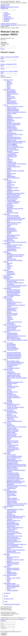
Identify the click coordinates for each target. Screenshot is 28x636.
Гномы (8, 81)
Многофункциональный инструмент (16, 466)
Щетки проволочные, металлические (17, 485)
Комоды (9, 380)
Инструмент (7, 453)
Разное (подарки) (11, 200)
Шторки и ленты (11, 551)
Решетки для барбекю (12, 442)
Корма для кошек (11, 328)
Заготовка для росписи (13, 568)
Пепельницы (7, 275)
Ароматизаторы (11, 515)
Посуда (6, 105)
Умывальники (10, 450)
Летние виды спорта (12, 313)
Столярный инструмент (13, 477)
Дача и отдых (7, 422)
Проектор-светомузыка (13, 562)
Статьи (5, 601)
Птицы (9, 86)
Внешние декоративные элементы (16, 516)
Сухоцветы (10, 366)
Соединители (10, 284)
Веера (8, 221)
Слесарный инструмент (13, 474)
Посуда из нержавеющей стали (15, 147)
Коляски (9, 312)
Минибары (10, 135)
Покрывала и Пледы (12, 391)
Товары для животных (10, 324)
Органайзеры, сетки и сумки (14, 536)
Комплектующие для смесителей (15, 279)
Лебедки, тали (10, 530)
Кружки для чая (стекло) (13, 124)
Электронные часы (12, 349)
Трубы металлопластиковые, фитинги (17, 285)
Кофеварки (10, 119)
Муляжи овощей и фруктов (14, 363)
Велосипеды (10, 300)
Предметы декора (8, 277)
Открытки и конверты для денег (15, 559)
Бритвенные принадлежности (15, 219)
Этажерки (9, 401)
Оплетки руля (10, 534)
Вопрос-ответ (7, 16)
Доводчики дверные (12, 334)
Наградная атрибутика (13, 557)
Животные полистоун (12, 93)
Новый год (10, 558)
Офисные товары (11, 246)
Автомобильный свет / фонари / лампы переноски (15, 510)
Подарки (6, 179)
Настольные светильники (13, 292)
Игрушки (9, 414)
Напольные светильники (13, 289)
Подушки (9, 390)
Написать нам (4, 8)
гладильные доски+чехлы (13, 373)
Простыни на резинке (12, 396)
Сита (8, 158)
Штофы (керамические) (13, 177)
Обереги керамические (13, 196)
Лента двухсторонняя (12, 531)
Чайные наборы (11, 176)
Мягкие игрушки (11, 415)
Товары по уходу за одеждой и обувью (17, 503)
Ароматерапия (11, 184)
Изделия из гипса (8, 79)
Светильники (7, 288)
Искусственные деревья (13, 361)
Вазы (5, 351)
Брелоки (9, 186)
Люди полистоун (11, 98)
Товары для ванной (12, 498)
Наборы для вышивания (13, 569)
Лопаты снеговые (11, 495)
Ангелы (9, 183)
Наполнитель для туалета (13, 330)
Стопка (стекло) (11, 165)
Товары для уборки (12, 502)
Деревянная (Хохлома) (13, 110)
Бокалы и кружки (11, 107)
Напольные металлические (14, 354)
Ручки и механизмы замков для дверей (17, 340)
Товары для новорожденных (14, 421)
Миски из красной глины (13, 137)
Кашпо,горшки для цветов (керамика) (17, 377)
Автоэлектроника (11, 512)
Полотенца (10, 393)
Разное (8, 88)
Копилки (6, 261)
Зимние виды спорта (12, 307)
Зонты (8, 226)
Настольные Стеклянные (13, 358)
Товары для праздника (13, 563)
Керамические (10, 273)
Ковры (8, 379)
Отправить (3, 634)
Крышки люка (10, 96)
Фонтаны (9, 204)
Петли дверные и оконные (14, 338)
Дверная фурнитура (12, 333)
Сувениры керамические (13, 201)
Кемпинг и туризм (12, 310)
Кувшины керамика (12, 128)
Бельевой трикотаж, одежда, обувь (16, 218)
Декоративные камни (12, 187)
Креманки (9, 121)
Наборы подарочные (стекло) (14, 142)
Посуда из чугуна (11, 148)
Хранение (9, 400)
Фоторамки (10, 207)
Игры (8, 555)
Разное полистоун (11, 102)
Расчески (9, 232)
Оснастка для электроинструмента (16, 470)
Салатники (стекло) (12, 155)
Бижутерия (10, 239)
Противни (9, 151)
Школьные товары (12, 250)
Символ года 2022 (8, 296)
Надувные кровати (12, 314)
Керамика (6, 252)
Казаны (9, 114)
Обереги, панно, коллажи (13, 577)
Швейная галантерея (12, 238)
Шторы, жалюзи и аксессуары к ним (16, 242)
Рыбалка (9, 443)
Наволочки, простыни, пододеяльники (13, 387)
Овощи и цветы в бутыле (13, 197)
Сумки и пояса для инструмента (15, 478)
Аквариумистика (11, 182)
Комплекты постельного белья (15, 382)
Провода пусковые (12, 540)
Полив (8, 439)
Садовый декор (11, 446)
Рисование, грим (11, 572)
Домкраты (9, 519)
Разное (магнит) (11, 274)
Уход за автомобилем (12, 545)
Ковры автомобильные (13, 523)
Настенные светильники (13, 291)
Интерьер (9, 84)
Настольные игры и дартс (14, 194)
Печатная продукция (12, 417)
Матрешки (9, 191)
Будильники (10, 342)
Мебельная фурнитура (13, 337)
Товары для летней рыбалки (14, 321)
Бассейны (9, 299)
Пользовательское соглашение (12, 604)
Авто (5, 508)
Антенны (9, 513)
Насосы (9, 316)
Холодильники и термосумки (14, 547)
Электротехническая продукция (15, 505)
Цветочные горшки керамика (14, 260)
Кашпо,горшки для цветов (14, 376)
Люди (8, 85)
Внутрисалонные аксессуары (14, 517)
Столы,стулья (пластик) (13, 449)
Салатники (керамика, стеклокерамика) (13, 153)
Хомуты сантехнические (13, 286)
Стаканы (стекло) (11, 162)
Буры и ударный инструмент (14, 456)
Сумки (8, 233)
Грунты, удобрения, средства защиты (17, 426)
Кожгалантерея (11, 228)
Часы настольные (11, 347)
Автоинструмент (11, 454)
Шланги (9, 452)
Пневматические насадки (13, 538)
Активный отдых (11, 411)
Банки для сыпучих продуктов (15, 106)
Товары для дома (8, 369)
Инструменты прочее (12, 461)
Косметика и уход (11, 229)
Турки (8, 172)
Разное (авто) (10, 543)
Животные (10, 82)
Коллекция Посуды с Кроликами (15, 254)
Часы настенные (11, 345)
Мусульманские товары (10, 575)
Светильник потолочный (13, 295)
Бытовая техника (8, 403)
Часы (5, 341)
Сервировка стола (11, 156)
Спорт (8, 320)
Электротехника (11, 488)
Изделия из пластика (9, 89)
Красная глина (11, 120)
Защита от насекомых (12, 431)
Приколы (9, 561)
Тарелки (9, 168)
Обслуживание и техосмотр (14, 533)
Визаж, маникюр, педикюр (14, 222)
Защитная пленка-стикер (13, 375)
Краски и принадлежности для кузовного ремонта (15, 528)
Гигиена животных (12, 327)
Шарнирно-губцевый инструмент (16, 481)
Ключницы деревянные (13, 190)
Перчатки (9, 438)
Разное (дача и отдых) (12, 440)
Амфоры (9, 253)
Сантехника (7, 278)
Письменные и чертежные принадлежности (14, 248)
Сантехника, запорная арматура (15, 282)
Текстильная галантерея (13, 235)
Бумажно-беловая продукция (14, 245)
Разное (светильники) (12, 293)
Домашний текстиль (9, 240)
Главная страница (5, 23)
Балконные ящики (11, 491)
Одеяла (9, 389)
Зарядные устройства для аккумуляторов (13, 521)
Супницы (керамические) (13, 166)
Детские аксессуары (12, 224)
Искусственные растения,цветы (15, 362)
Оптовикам (7, 19)
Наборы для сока (11, 140)
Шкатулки (9, 211)
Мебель (9, 99)
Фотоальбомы (10, 205)
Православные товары (10, 583)
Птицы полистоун (11, 100)
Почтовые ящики (11, 394)
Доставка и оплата (9, 18)
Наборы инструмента (12, 468)
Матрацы (9, 384)
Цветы (5, 359)
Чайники (9, 175)
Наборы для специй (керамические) (16, 141)
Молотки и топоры (12, 467)
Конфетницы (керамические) (14, 117)
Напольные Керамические (14, 352)
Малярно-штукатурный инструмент (16, 464)
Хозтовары (6, 489)
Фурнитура (7, 331)
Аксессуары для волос (13, 215)
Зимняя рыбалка (11, 309)
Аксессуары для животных (14, 326)
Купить (3, 49)
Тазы (8, 496)
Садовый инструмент (12, 447)
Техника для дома (11, 405)
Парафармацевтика (12, 231)
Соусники (9, 161)
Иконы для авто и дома (13, 584)
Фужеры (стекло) (11, 173)
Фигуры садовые (11, 259)
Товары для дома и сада (13, 499)
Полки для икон (11, 587)
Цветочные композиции (13, 368)
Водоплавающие (11, 91)
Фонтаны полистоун (11, 25)
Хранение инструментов (13, 480)
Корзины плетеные (12, 433)
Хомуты (9, 548)
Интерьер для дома (12, 492)
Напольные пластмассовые (14, 355)
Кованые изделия (8, 506)
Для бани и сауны (11, 428)
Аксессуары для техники (13, 217)
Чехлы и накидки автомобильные (16, 550)
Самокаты (9, 317)
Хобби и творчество (12, 573)
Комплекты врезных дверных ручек (16, 335)
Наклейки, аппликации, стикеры (15, 193)
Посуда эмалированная (13, 149)
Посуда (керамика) (12, 144)
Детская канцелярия (12, 412)
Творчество (7, 566)
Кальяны (9, 180)
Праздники (7, 554)
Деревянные (10, 271)
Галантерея (7, 214)
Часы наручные (11, 236)
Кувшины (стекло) (12, 127)
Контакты (6, 21)
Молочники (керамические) (14, 138)
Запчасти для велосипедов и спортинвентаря (14, 303)
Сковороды (10, 159)
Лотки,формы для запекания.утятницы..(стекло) (15, 133)
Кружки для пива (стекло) (14, 123)
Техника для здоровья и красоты (15, 407)
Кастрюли (9, 116)
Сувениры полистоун (12, 203)
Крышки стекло (11, 126)
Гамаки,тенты (10, 425)
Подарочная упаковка (12, 212)
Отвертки (9, 471)
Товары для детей (8, 410)
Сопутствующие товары (13, 475)
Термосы (9, 169)
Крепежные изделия (12, 463)
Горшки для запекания (13, 109)
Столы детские (11, 419)
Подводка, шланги (12, 281)
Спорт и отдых (8, 298)
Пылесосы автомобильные (14, 541)
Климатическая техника (13, 404)
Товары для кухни (11, 501)
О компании (7, 14)
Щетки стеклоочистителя (13, 552)
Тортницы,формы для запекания (15, 170)
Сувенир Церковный (12, 590)
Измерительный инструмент (14, 460)
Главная (6, 12)
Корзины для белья (12, 383)
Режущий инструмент (13, 473)
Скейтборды (10, 319)
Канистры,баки (11, 494)
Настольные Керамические (14, 356)
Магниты (6, 270)
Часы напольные (11, 344)
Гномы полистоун (11, 92)
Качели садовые (11, 432)
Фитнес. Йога (10, 323)
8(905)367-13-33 (5, 5)
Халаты (9, 398)
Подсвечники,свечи (12, 198)
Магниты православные (13, 586)
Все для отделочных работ (14, 457)
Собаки (9, 268)
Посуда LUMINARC (12, 145)
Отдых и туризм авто (12, 537)
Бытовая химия (11, 372)
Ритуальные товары (12, 365)
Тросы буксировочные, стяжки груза (16, 544)
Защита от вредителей (13, 429)
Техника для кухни (12, 408)
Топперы (9, 565)
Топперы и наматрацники (14, 397)
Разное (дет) (10, 418)
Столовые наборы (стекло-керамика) (16, 163)
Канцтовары (7, 243)
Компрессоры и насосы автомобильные (13, 525)
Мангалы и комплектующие (14, 436)
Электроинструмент (12, 487)
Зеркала (9, 225)
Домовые (9, 189)
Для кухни (9, 370)
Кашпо (8, 95)
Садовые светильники (13, 445)
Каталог (6, 15)
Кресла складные (11, 435)
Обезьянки (10, 266)
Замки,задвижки (11, 459)
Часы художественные (13, 348)
